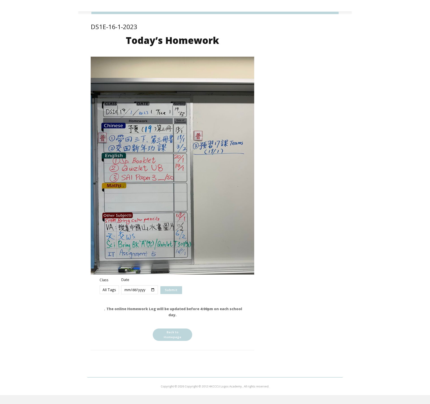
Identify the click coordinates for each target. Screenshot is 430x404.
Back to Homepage (172, 334)
